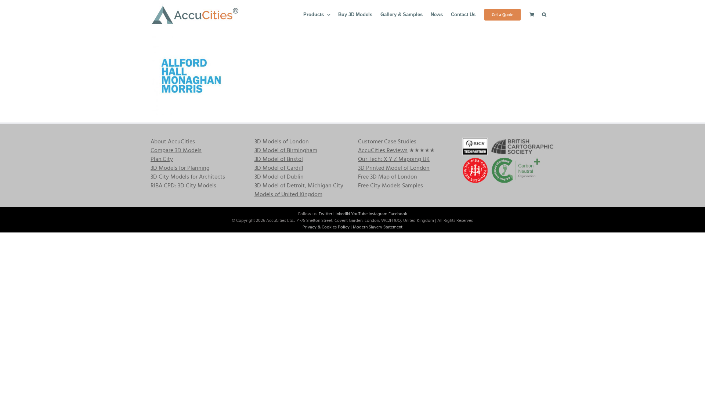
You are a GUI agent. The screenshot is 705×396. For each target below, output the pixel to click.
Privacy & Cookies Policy (326, 227)
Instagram (378, 214)
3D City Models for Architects (188, 177)
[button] (544, 14)
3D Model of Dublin (279, 177)
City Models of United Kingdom (298, 190)
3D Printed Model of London (394, 168)
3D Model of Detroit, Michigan (293, 186)
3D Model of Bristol (278, 159)
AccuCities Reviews (383, 150)
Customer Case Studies (387, 142)
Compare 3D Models (176, 150)
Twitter (325, 214)
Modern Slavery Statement (377, 227)
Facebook (397, 214)
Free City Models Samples (390, 186)
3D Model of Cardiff (278, 168)
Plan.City (162, 159)
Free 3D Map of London (387, 177)
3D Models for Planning (180, 168)
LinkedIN (341, 214)
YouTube (359, 214)
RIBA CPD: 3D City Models (183, 186)
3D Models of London (281, 142)
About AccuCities (173, 142)
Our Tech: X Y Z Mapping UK (394, 159)
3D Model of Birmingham (285, 150)
